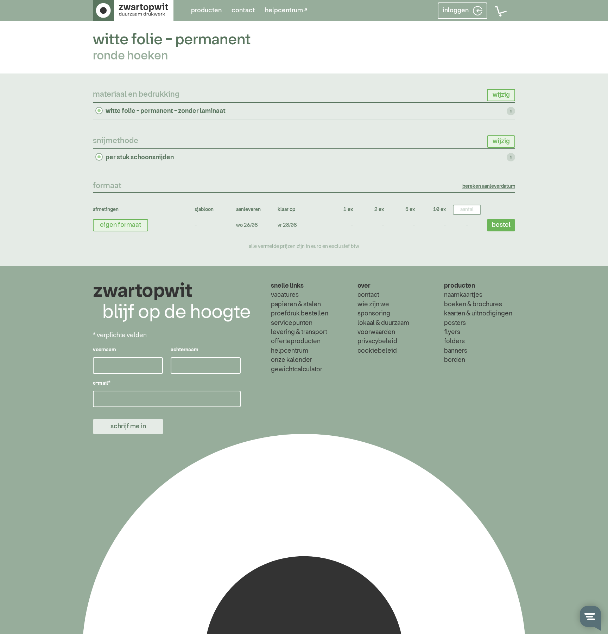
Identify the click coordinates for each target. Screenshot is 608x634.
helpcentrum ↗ (286, 10)
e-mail (101, 383)
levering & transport (299, 332)
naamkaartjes (463, 295)
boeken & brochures (473, 304)
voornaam (104, 349)
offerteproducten (296, 341)
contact (243, 10)
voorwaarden (376, 332)
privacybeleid (377, 341)
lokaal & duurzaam (383, 323)
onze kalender (291, 360)
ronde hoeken (130, 56)
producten (206, 10)
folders (454, 341)
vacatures (285, 295)
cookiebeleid (377, 351)
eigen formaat (120, 225)
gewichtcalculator (296, 369)
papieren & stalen (296, 304)
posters (455, 323)
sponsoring (373, 313)
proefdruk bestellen (299, 313)
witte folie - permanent (172, 39)
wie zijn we (373, 304)
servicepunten (291, 323)
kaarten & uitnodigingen (478, 313)
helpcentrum (289, 351)
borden (454, 360)
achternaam (184, 349)
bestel (501, 225)
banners (455, 351)
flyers (452, 332)
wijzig (501, 95)
